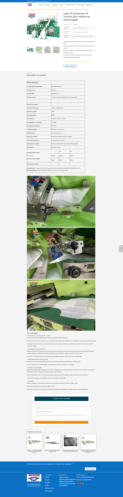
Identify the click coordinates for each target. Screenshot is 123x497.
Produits (47, 4)
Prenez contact (90, 469)
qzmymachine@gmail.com (87, 477)
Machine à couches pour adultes (49, 9)
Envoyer (61, 422)
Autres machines (63, 485)
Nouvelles (55, 4)
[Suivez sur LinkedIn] (83, 484)
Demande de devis (70, 66)
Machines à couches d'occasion (67, 483)
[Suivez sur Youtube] (80, 484)
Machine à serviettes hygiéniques (67, 479)
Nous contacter (81, 4)
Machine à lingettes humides (66, 481)
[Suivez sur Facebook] (78, 484)
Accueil (41, 4)
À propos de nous (70, 4)
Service (61, 4)
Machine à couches (36, 9)
